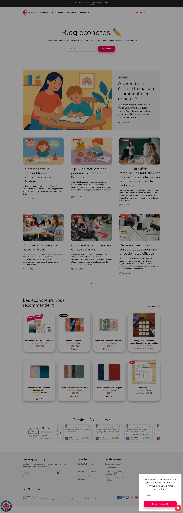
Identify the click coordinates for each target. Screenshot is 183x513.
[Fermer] (177, 478)
